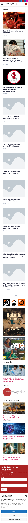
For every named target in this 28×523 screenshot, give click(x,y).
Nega (14, 515)
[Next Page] (16, 294)
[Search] (26, 4)
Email (2, 477)
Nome (2, 483)
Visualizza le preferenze (14, 519)
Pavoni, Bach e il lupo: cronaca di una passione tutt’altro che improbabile (13, 417)
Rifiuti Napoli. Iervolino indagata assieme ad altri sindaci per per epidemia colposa (14, 255)
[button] (26, 495)
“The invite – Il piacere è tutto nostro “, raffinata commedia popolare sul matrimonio (12, 457)
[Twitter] (21, 1)
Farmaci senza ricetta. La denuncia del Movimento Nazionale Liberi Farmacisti (12, 60)
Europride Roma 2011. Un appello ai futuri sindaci (11, 117)
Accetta (14, 511)
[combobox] (20, 4)
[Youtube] (23, 1)
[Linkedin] (25, 1)
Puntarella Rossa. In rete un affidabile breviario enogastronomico (12, 89)
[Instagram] (27, 1)
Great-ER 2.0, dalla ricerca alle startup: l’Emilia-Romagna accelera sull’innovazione (13, 379)
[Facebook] (20, 1)
